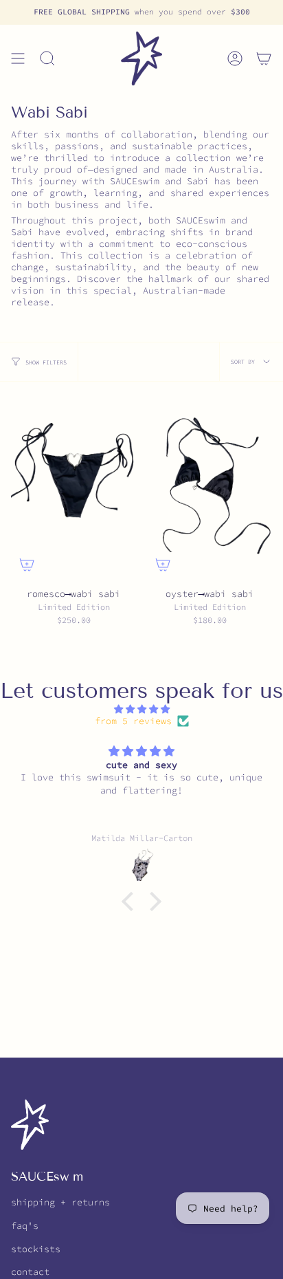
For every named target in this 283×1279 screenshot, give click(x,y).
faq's (24, 1226)
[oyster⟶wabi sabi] (209, 486)
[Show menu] (18, 58)
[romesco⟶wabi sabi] (73, 486)
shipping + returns (60, 1202)
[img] (141, 709)
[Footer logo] (30, 1125)
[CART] (263, 58)
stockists (35, 1249)
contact (30, 1272)
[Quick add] (26, 564)
